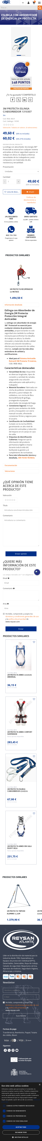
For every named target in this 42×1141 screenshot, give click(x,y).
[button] (19, 55)
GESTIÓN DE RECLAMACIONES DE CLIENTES (18, 976)
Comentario (8, 515)
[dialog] (21, 1111)
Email (5, 578)
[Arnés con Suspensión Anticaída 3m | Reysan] (21, 712)
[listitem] (22, 281)
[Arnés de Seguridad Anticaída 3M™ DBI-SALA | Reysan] (21, 826)
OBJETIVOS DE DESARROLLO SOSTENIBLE (5, 976)
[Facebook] (5, 1050)
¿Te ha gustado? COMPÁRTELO (21, 94)
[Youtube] (16, 1050)
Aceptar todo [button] (21, 1127)
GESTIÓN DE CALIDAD (24, 976)
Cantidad (6, 177)
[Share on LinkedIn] (24, 100)
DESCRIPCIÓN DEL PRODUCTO (12, 144)
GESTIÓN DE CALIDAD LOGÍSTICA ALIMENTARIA (12, 976)
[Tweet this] (18, 100)
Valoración (7, 495)
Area (5, 604)
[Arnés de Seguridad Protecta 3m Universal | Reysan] (21, 655)
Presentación (8, 167)
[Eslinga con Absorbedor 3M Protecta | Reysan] (21, 769)
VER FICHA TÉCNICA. (26, 458)
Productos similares (16, 636)
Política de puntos (21, 88)
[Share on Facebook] (12, 100)
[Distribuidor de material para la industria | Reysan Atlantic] (6, 2)
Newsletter (9, 982)
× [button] (39, 1085)
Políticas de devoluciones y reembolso (30, 200)
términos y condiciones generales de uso (22, 616)
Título (5, 505)
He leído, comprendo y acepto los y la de (22, 1006)
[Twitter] (9, 1050)
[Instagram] (13, 1050)
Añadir (31, 192)
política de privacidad (17, 619)
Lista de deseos (13, 192)
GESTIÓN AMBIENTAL (30, 976)
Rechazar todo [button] (21, 1132)
